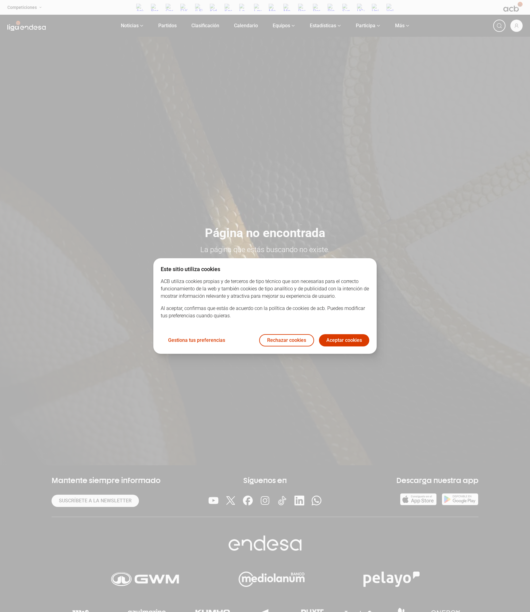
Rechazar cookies (286, 340)
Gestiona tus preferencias (196, 340)
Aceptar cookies (344, 340)
